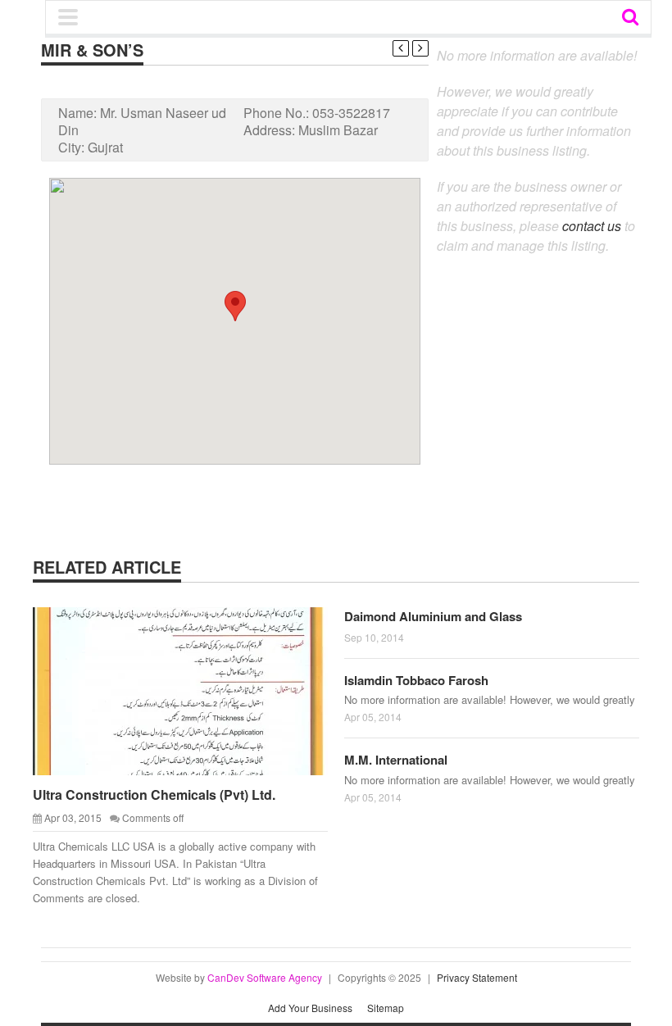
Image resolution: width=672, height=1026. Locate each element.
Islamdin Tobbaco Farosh (416, 680)
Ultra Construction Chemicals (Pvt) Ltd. (154, 794)
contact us (591, 225)
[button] (235, 306)
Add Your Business (310, 1008)
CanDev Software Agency (264, 977)
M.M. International (395, 760)
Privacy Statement (477, 977)
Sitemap (385, 1008)
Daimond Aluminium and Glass (433, 616)
